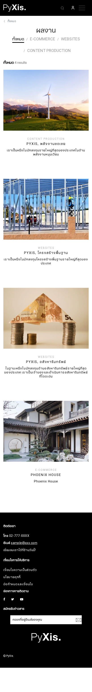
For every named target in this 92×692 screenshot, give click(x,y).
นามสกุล (13, 654)
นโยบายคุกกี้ (12, 577)
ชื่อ (9, 631)
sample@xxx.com (24, 543)
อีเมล (11, 676)
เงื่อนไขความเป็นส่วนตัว (20, 570)
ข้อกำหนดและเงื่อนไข (18, 584)
